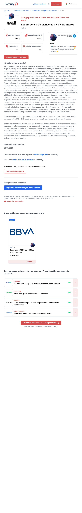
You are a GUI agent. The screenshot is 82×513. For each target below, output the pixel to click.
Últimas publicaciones (21, 11)
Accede (56, 4)
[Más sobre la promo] (75, 282)
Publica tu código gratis (15, 171)
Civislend (17, 281)
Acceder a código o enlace (16, 57)
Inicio (8, 11)
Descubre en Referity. (24, 159)
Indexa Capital (19, 311)
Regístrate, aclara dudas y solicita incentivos (23, 188)
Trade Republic (47, 17)
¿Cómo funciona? (39, 4)
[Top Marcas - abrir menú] (49, 4)
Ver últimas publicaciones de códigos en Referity (41, 323)
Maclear (17, 300)
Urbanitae (17, 291)
